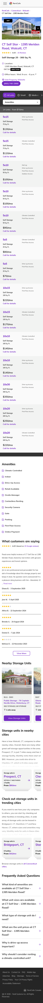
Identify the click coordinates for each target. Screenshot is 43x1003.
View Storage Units (16, 718)
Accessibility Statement (11, 983)
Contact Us (15, 972)
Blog (13, 976)
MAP (8, 21)
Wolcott (26, 11)
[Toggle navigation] (5, 3)
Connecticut (16, 11)
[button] (11, 83)
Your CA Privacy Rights (23, 980)
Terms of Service (32, 976)
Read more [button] (7, 583)
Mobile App (31, 972)
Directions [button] (15, 69)
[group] (9, 95)
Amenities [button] (9, 102)
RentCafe (5, 11)
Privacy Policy (8, 980)
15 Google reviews (31, 546)
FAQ (23, 972)
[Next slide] (38, 28)
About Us (6, 972)
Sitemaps (20, 976)
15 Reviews (22, 53)
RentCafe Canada (34, 990)
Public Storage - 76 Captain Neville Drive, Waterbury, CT (16, 701)
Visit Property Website (15, 79)
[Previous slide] (1, 95)
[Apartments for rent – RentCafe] (15, 3)
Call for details (9, 132)
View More (21, 653)
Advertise (6, 976)
